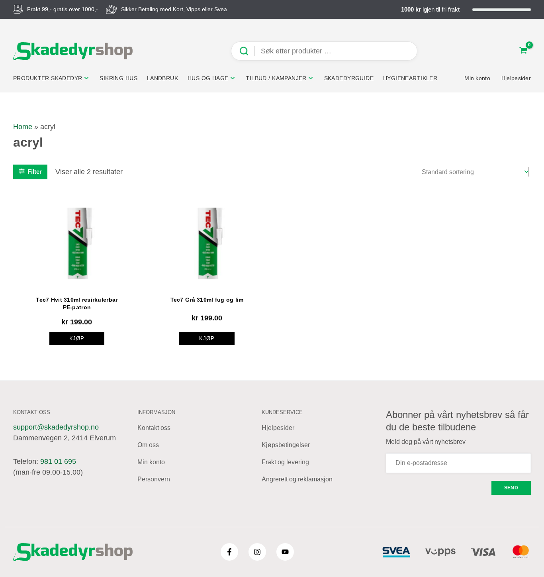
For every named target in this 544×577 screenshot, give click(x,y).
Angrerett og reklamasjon (297, 479)
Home (22, 127)
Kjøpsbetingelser (286, 445)
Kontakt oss (153, 427)
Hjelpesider (278, 427)
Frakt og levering (285, 462)
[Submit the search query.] (247, 51)
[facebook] (229, 552)
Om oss (148, 445)
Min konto (151, 462)
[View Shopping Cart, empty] (523, 51)
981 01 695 (58, 461)
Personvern (153, 479)
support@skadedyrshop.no (56, 427)
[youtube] (285, 552)
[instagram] (257, 552)
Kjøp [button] (77, 338)
